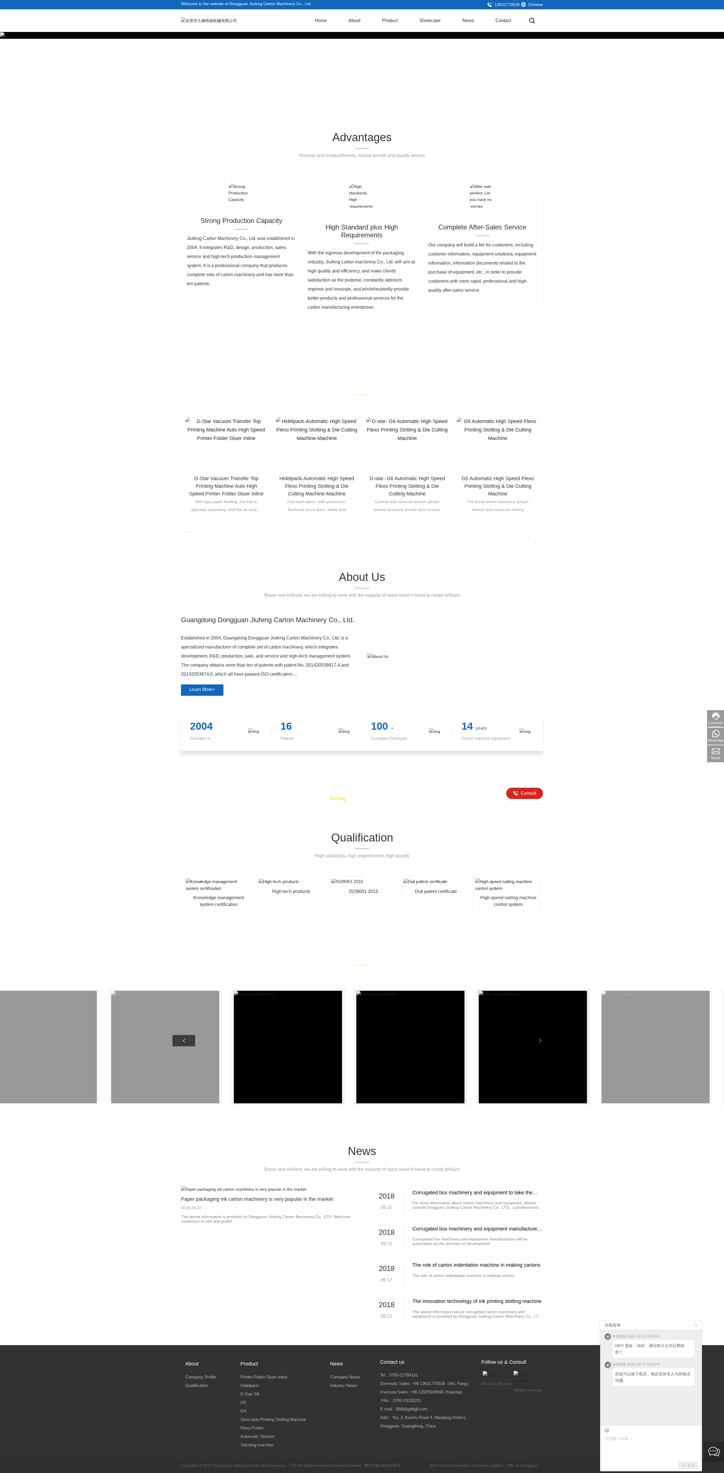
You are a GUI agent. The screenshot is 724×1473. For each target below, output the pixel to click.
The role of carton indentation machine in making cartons (476, 1265)
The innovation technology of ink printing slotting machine (477, 1301)
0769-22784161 (403, 1375)
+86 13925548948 (426, 1392)
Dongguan (529, 1465)
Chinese (535, 4)
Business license (346, 1465)
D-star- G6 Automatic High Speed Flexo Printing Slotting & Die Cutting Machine (407, 486)
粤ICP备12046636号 (382, 1465)
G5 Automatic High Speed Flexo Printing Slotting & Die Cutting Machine (498, 486)
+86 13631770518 (428, 1383)
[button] (701, 74)
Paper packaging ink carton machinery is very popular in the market (257, 1199)
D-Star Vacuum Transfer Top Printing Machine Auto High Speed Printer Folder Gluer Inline (226, 486)
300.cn (513, 1465)
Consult (528, 793)
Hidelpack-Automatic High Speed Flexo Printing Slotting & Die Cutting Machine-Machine (316, 486)
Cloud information (454, 1465)
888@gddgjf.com (412, 1409)
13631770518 (507, 4)
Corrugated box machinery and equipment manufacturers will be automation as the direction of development (469, 1241)
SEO (433, 1465)
